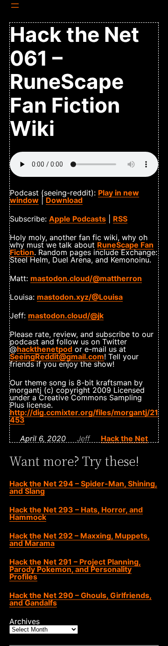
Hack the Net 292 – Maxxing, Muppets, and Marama (79, 539)
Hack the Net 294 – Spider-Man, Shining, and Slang (83, 487)
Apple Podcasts (77, 218)
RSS (120, 218)
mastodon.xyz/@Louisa (80, 297)
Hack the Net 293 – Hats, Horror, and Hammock (76, 513)
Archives (24, 621)
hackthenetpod (44, 349)
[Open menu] (15, 5)
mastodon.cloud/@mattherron (86, 278)
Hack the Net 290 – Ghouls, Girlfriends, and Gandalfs (80, 599)
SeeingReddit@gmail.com (57, 356)
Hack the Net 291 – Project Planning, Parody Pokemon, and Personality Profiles (75, 569)
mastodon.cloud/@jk (66, 315)
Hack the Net (124, 438)
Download (64, 200)
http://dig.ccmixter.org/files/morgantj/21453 (84, 416)
